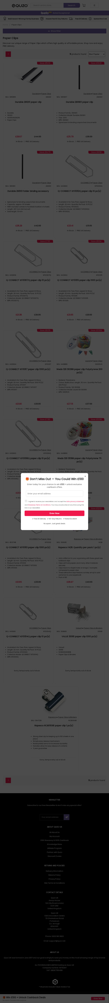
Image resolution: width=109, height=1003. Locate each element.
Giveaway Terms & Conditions (39, 505)
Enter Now (54, 513)
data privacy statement (75, 501)
